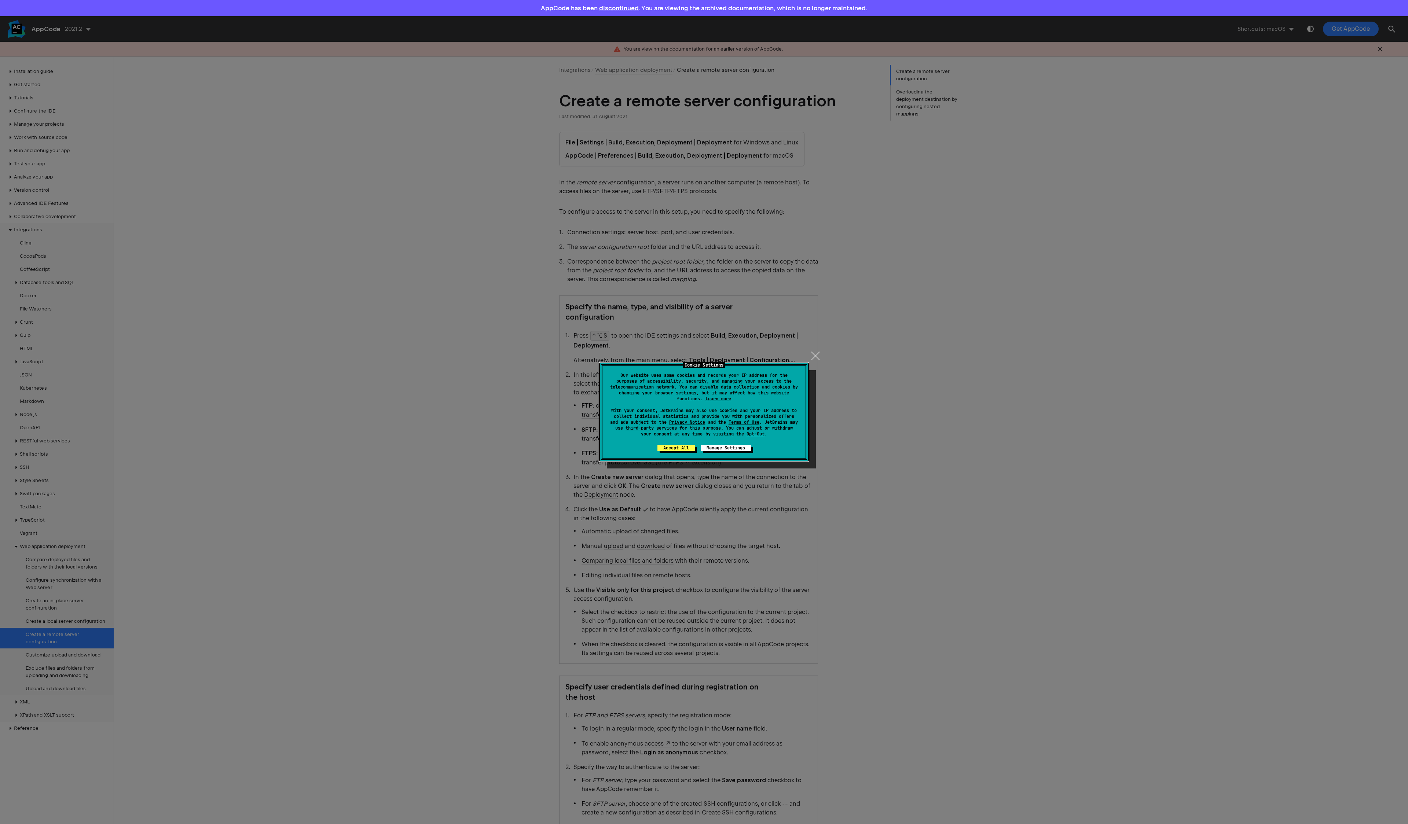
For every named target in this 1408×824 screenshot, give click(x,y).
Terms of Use (744, 422)
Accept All (676, 448)
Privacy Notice (687, 422)
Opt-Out (755, 434)
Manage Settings (726, 448)
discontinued (619, 8)
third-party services (651, 428)
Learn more (718, 399)
